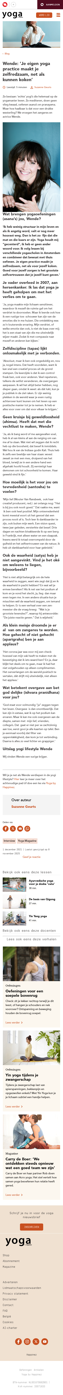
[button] (50, 4)
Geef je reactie (31, 857)
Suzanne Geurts (42, 87)
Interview (9, 841)
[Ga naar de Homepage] (12, 15)
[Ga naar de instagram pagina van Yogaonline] (27, 1341)
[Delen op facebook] (6, 829)
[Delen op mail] (20, 829)
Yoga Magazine (27, 841)
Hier (16, 779)
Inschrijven (31, 1226)
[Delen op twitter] (13, 829)
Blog (7, 54)
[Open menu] (57, 15)
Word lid (44, 14)
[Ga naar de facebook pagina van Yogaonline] (18, 1341)
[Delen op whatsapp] (27, 829)
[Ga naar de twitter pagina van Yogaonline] (36, 1341)
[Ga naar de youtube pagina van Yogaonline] (44, 1341)
